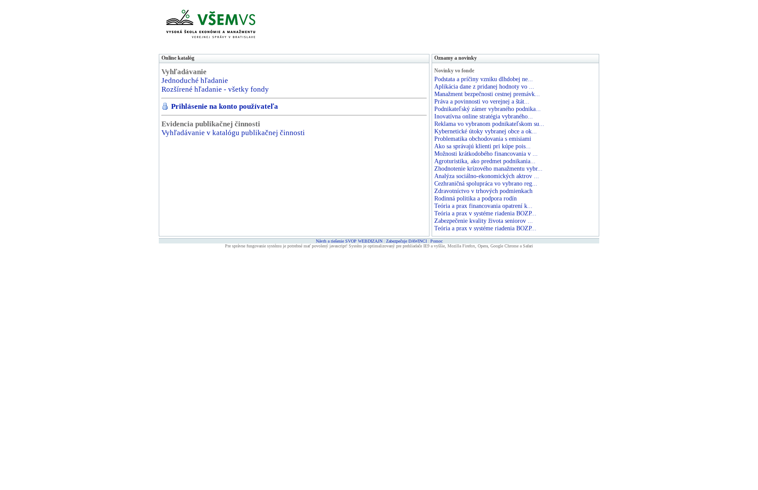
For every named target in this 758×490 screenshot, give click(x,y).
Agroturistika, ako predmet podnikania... (485, 161)
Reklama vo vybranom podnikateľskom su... (489, 123)
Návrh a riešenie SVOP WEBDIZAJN (349, 241)
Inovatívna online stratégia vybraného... (483, 116)
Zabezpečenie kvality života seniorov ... (483, 220)
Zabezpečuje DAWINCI (406, 241)
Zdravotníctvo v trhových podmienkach (483, 190)
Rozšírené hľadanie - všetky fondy (215, 89)
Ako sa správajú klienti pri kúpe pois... (482, 146)
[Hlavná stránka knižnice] (211, 43)
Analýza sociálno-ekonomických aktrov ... (486, 175)
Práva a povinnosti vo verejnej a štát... (481, 101)
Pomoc (436, 241)
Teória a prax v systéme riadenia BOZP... (485, 213)
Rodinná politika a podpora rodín (475, 198)
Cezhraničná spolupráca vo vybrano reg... (485, 183)
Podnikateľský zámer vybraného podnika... (487, 108)
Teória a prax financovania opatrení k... (483, 205)
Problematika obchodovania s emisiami (482, 138)
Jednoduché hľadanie (194, 80)
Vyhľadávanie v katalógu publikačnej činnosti (233, 133)
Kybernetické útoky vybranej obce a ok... (485, 131)
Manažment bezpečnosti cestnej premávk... (487, 93)
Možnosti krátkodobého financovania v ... (486, 153)
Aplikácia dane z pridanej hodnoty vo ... (484, 86)
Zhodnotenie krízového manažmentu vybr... (488, 168)
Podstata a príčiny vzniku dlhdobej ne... (483, 78)
